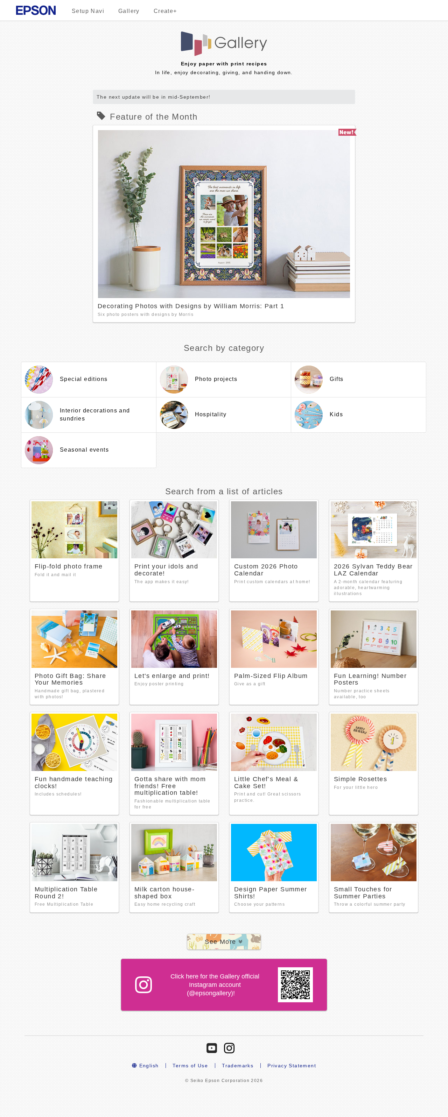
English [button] (148, 1065)
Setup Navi (88, 11)
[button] (224, 942)
